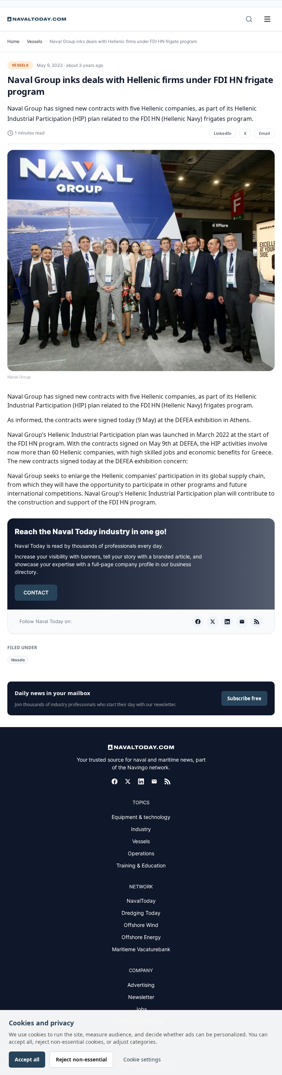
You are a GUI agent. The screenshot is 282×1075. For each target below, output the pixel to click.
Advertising (141, 985)
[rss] (257, 622)
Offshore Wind (141, 925)
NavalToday (141, 901)
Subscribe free (244, 698)
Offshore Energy (141, 937)
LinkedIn (222, 133)
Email (264, 133)
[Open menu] (267, 19)
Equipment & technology (141, 817)
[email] (242, 622)
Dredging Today (141, 913)
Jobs (141, 1009)
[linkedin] (227, 622)
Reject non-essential (81, 1059)
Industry (141, 829)
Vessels (34, 41)
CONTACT (36, 592)
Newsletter (141, 997)
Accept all (27, 1059)
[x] (212, 622)
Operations (141, 853)
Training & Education (141, 865)
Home (13, 41)
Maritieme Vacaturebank (141, 949)
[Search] (249, 19)
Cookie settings (142, 1059)
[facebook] (198, 622)
